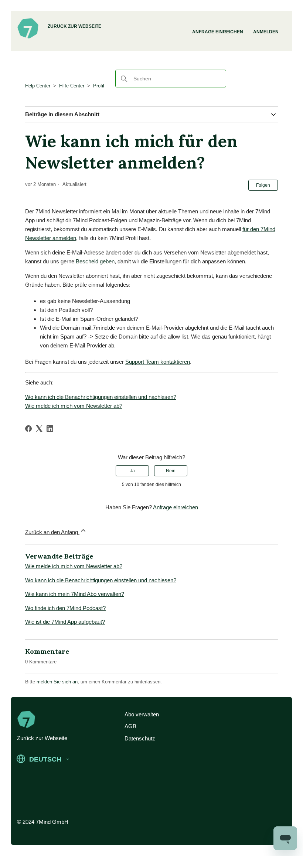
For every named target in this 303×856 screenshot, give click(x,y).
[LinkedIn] (50, 428)
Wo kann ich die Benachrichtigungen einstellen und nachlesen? (100, 397)
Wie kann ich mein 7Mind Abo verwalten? (74, 594)
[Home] (28, 37)
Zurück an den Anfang (52, 532)
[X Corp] (39, 428)
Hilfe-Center (71, 86)
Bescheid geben (95, 261)
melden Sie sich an (57, 682)
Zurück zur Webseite (74, 26)
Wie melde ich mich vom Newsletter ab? (73, 406)
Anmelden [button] (266, 31)
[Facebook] (28, 428)
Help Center (37, 86)
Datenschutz (140, 738)
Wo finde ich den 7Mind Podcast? (65, 608)
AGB (130, 726)
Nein (171, 470)
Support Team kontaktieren (157, 362)
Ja (132, 470)
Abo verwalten (142, 714)
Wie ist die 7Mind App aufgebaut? (65, 622)
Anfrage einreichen (217, 31)
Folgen (263, 185)
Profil (98, 86)
